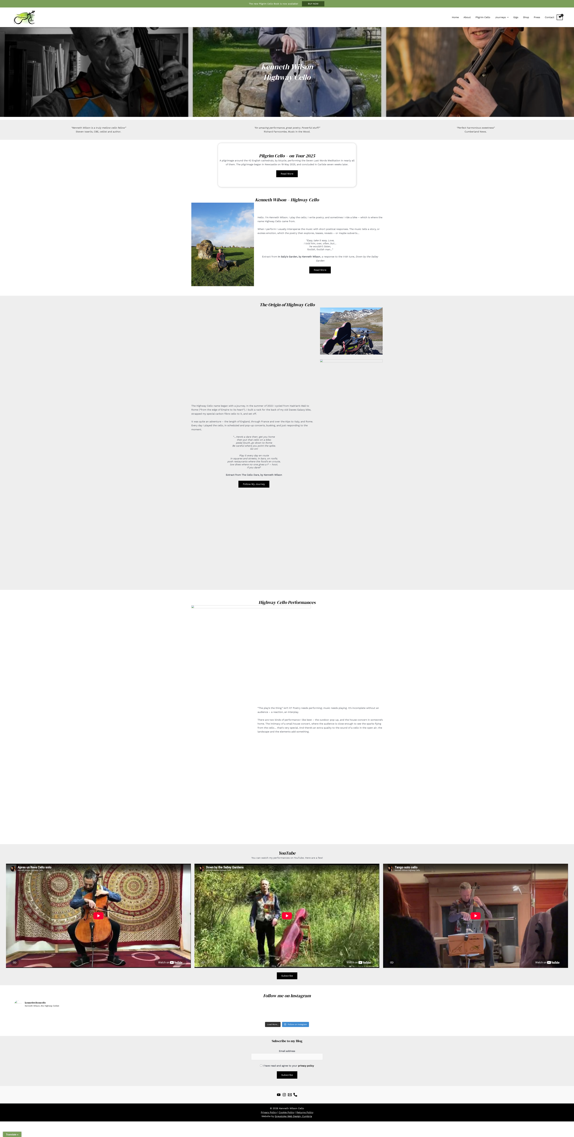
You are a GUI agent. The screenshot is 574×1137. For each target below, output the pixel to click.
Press (537, 17)
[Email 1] (290, 1095)
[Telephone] (295, 1095)
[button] (313, 3)
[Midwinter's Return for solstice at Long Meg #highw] (396, 1015)
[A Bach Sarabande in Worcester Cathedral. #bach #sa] (506, 1015)
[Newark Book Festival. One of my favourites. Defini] (178, 1015)
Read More (287, 173)
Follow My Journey (254, 484)
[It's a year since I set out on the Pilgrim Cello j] (287, 1015)
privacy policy (306, 1065)
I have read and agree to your (288, 1065)
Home (455, 17)
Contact (549, 17)
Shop (526, 17)
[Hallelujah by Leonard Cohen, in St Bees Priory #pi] (68, 1015)
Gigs (515, 17)
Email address (287, 1051)
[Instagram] (284, 1095)
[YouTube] (279, 1095)
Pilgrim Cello (482, 17)
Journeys (500, 17)
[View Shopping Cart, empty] (560, 17)
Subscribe (287, 975)
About (467, 17)
